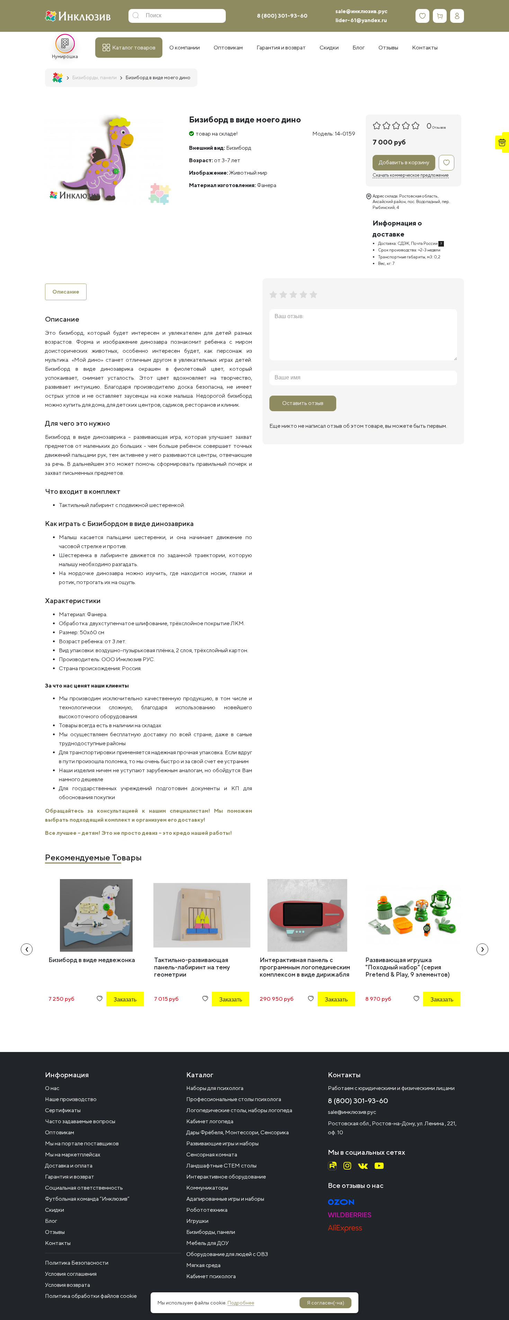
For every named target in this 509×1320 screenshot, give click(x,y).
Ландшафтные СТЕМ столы (221, 1165)
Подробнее (240, 1302)
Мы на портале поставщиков (82, 1143)
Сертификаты (63, 1110)
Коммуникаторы (207, 1187)
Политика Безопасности (76, 1262)
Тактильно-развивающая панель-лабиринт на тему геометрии (192, 967)
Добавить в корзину (404, 162)
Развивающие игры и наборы (222, 1143)
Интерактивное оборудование (226, 1176)
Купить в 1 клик (116, 1018)
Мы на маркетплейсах (72, 1154)
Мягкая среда (203, 1265)
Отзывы (55, 1232)
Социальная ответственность (84, 1187)
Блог (51, 1221)
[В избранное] (446, 162)
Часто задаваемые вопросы (80, 1121)
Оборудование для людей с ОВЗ (227, 1254)
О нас (52, 1088)
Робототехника (206, 1210)
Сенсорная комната (211, 1154)
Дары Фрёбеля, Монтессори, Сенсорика (237, 1132)
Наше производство (71, 1099)
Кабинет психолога (211, 1276)
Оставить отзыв (302, 403)
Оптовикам (59, 1132)
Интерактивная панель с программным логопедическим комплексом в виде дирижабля (305, 967)
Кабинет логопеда (209, 1121)
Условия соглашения (71, 1274)
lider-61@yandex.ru (361, 20)
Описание (65, 291)
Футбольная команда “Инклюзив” (87, 1199)
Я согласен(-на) (325, 1302)
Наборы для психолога (214, 1088)
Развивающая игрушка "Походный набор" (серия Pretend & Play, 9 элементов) (407, 967)
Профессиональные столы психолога (233, 1099)
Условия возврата (67, 1285)
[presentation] (27, 949)
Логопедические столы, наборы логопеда (239, 1110)
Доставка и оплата (68, 1165)
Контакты (58, 1243)
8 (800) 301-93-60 (282, 15)
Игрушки (197, 1221)
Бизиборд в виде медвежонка (91, 959)
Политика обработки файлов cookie (91, 1296)
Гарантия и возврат (69, 1176)
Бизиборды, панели (210, 1232)
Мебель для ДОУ (207, 1243)
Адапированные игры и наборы (225, 1199)
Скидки (54, 1210)
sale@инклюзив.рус (361, 11)
